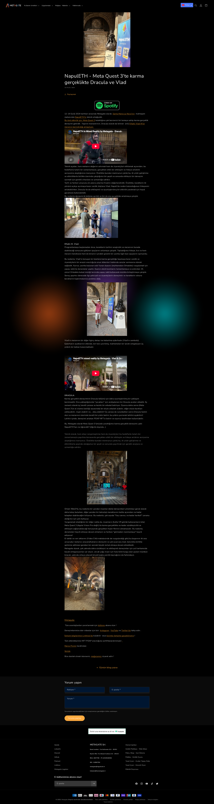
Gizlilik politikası (115, 799)
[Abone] (93, 783)
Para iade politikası (101, 799)
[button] (32, 6)
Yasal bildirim (108, 802)
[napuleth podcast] (107, 105)
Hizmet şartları (128, 799)
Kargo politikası (140, 799)
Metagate (65, 799)
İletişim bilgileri (153, 799)
